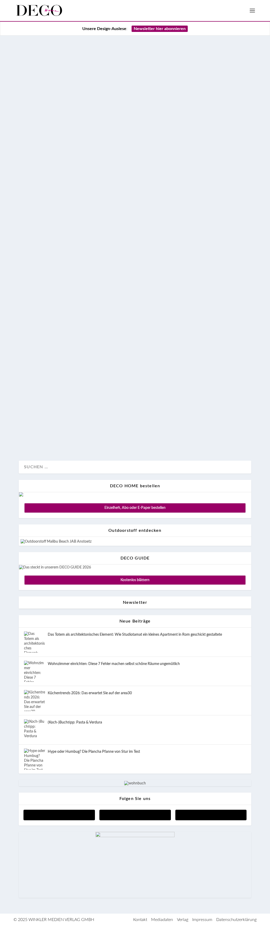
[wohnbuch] (135, 783)
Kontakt (140, 920)
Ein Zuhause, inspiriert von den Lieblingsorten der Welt (124, 400)
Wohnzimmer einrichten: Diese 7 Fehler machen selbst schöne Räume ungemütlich (114, 664)
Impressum (202, 920)
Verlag (182, 920)
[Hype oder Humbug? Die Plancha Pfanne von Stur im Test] (34, 759)
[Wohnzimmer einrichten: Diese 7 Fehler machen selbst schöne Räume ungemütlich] (34, 671)
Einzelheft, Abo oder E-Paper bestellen (135, 508)
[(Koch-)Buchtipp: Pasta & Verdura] (34, 729)
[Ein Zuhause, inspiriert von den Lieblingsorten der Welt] (135, 215)
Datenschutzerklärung (236, 920)
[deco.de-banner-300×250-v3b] (135, 836)
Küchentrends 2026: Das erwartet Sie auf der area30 (90, 693)
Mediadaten (162, 920)
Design (30, 438)
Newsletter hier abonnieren (160, 29)
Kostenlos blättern (135, 580)
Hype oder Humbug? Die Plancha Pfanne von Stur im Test (94, 752)
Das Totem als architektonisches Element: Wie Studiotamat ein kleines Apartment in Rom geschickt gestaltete (135, 634)
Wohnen (47, 438)
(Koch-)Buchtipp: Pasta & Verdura (75, 722)
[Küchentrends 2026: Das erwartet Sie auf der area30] (34, 700)
